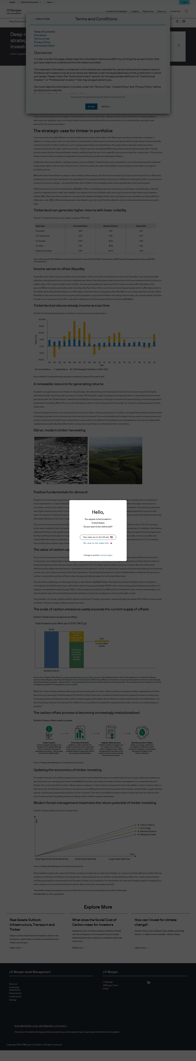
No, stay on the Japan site (96, 543)
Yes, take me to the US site (96, 537)
